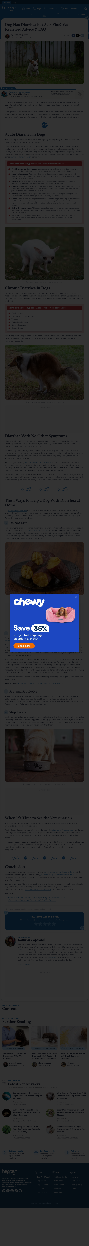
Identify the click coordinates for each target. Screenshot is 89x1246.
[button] (76, 597)
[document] (44, 623)
